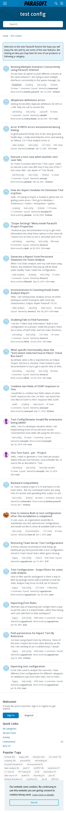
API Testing (24, 771)
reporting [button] (30, 241)
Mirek (26, 341)
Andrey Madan (30, 118)
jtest (26, 768)
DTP (47, 561)
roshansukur (25, 501)
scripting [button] (29, 85)
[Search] (56, 3)
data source (10, 775)
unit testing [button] (17, 111)
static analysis (11, 768)
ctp (44, 779)
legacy (23, 757)
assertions (53, 768)
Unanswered (33, 741)
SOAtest (56, 91)
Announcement (35, 764)
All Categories (9, 728)
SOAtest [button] (53, 85)
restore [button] (38, 558)
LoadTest (32, 779)
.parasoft (25, 760)
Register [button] (29, 715)
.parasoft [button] (43, 111)
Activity (6, 737)
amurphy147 (46, 211)
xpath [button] (14, 404)
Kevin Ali (31, 534)
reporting (38, 775)
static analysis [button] (18, 145)
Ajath (26, 248)
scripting (10, 760)
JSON (54, 779)
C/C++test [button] (46, 145)
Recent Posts (9, 732)
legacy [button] (15, 558)
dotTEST (38, 768)
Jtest (49, 534)
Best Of (6, 745)
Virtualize (38, 757)
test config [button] (41, 85)
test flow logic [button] (18, 175)
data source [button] (46, 308)
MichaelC (28, 281)
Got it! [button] (34, 802)
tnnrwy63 (24, 441)
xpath (25, 775)
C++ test (9, 771)
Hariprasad (53, 88)
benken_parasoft (31, 91)
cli (37, 771)
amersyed (44, 407)
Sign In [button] (10, 715)
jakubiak (28, 182)
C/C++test (53, 118)
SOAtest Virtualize (13, 779)
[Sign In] (61, 3)
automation (49, 771)
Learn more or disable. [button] (43, 795)
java (52, 775)
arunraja (43, 178)
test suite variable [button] (47, 467)
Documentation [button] (32, 531)
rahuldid (43, 115)
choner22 (44, 245)
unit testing (41, 760)
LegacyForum (26, 561)
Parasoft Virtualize (13, 764)
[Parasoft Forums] (33, 3)
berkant (31, 148)
